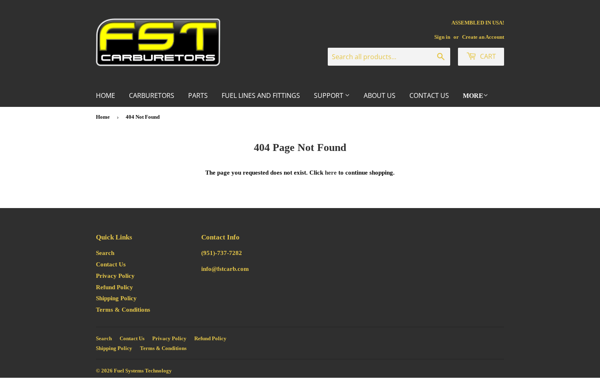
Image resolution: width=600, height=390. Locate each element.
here (331, 172)
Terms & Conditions (123, 309)
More (473, 95)
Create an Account (483, 37)
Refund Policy (114, 287)
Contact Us (429, 95)
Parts (198, 95)
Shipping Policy (116, 298)
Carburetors (151, 95)
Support (329, 95)
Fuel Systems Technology (143, 371)
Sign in (442, 37)
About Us (380, 95)
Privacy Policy (115, 276)
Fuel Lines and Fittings (261, 95)
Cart (487, 56)
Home (105, 95)
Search (105, 253)
